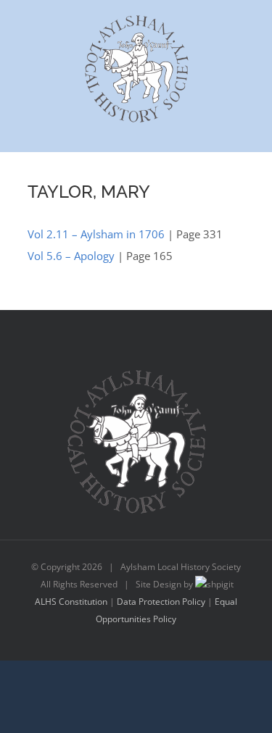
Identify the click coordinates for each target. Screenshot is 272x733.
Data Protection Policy (161, 601)
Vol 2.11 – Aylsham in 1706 (96, 234)
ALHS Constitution (71, 601)
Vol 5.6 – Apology (71, 255)
